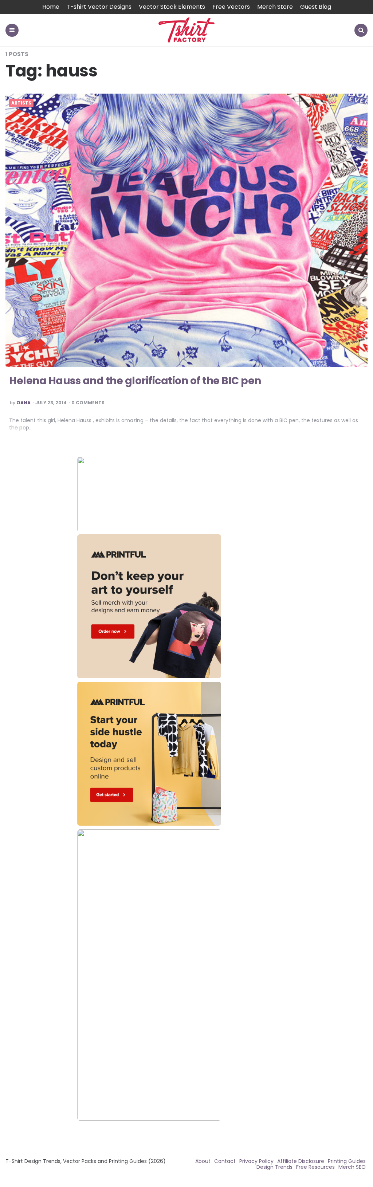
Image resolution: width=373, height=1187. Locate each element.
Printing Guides (347, 1161)
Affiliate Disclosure (300, 1161)
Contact (225, 1161)
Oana (23, 402)
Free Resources (315, 1167)
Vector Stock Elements (172, 7)
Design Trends (274, 1167)
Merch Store (275, 7)
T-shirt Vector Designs (99, 7)
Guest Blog (315, 7)
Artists (21, 103)
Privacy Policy (256, 1161)
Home (50, 7)
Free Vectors (231, 7)
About (203, 1161)
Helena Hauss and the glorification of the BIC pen (135, 381)
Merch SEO (352, 1167)
